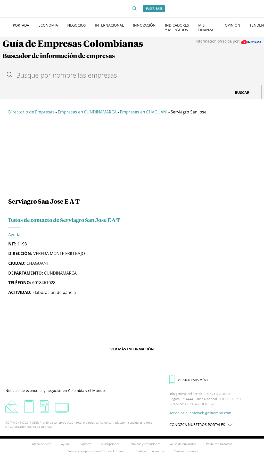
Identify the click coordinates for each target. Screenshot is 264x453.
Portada (21, 25)
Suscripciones (110, 444)
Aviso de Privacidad (183, 444)
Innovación (144, 25)
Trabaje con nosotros (150, 451)
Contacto (85, 444)
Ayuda (14, 234)
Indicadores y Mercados (177, 27)
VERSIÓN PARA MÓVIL (193, 380)
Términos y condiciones (144, 444)
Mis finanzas (207, 27)
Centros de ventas (186, 451)
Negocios (76, 25)
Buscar (242, 92)
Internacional (109, 25)
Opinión (232, 25)
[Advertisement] (132, 157)
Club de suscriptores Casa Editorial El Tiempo (96, 451)
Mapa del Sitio (41, 444)
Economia (48, 25)
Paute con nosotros (219, 444)
